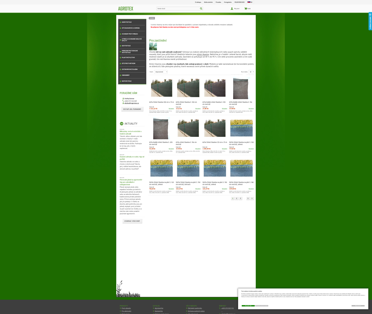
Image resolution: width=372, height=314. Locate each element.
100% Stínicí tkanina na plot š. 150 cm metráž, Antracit (188, 183)
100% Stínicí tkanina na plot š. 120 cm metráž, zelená (161, 183)
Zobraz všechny (132, 221)
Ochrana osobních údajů (196, 311)
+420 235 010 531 (227, 308)
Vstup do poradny (132, 109)
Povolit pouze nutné (262, 305)
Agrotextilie (159, 308)
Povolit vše (248, 305)
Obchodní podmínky (195, 308)
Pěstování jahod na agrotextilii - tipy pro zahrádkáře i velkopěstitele (131, 182)
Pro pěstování (126, 311)
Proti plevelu (126, 308)
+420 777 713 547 (130, 101)
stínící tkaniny (203, 54)
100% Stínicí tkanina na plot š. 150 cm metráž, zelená (214, 183)
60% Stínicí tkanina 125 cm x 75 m (214, 142)
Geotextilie (159, 311)
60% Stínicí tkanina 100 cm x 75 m (161, 102)
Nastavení (358, 305)
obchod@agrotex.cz (131, 103)
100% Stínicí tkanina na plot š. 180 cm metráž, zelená (241, 183)
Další (252, 198)
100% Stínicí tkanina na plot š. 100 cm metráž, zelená (241, 143)
